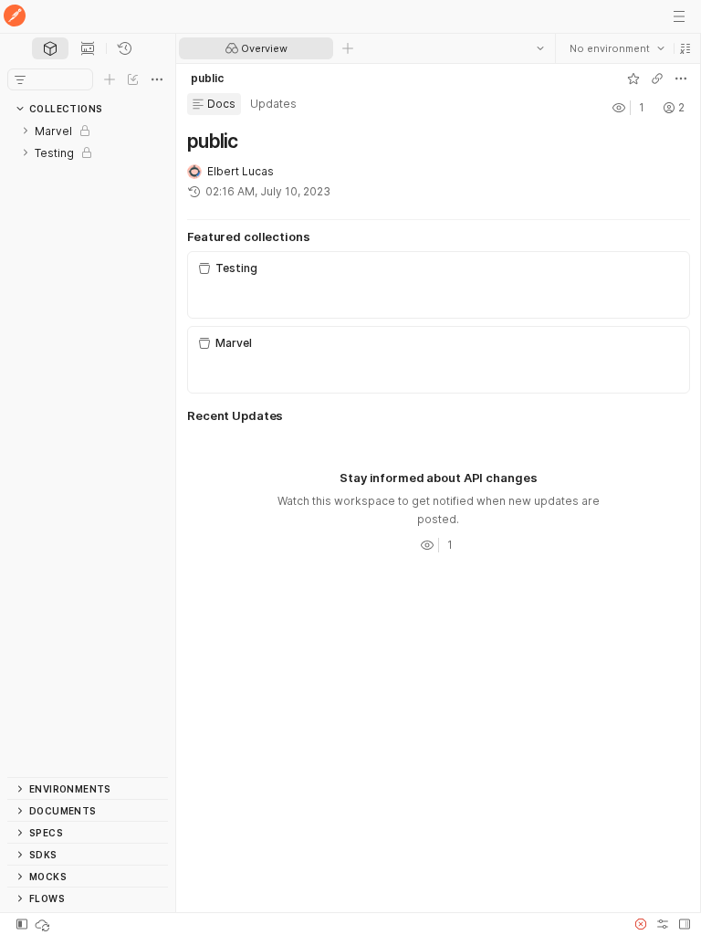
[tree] (87, 448)
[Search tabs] (539, 48)
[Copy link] (656, 78)
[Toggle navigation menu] (679, 16)
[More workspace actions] (680, 78)
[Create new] (109, 79)
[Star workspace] (632, 78)
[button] (685, 48)
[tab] (50, 48)
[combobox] (616, 48)
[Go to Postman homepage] (15, 17)
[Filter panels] (20, 79)
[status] (44, 924)
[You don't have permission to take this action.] (348, 48)
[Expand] (25, 130)
